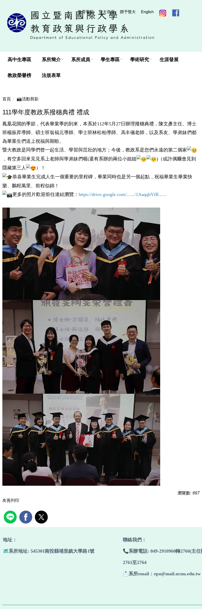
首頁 (6, 99)
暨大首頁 (107, 11)
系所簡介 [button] (51, 59)
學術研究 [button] (139, 59)
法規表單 (51, 75)
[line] (11, 516)
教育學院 (86, 11)
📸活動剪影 (28, 99)
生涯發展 (169, 59)
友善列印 (10, 500)
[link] (122, 194)
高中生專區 (19, 59)
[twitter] (42, 516)
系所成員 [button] (80, 59)
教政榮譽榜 (19, 75)
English (147, 11)
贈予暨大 (128, 11)
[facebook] (26, 516)
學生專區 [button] (110, 59)
